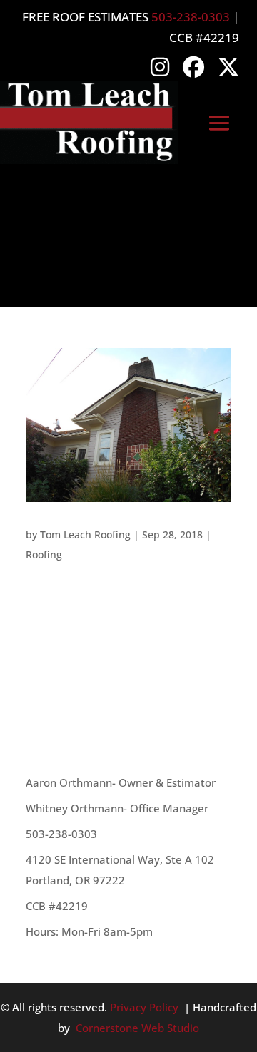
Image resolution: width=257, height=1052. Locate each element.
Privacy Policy (144, 1007)
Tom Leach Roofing (85, 534)
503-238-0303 (190, 17)
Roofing (44, 554)
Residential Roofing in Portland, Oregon (128, 513)
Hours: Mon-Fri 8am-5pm (89, 931)
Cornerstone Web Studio (137, 1028)
